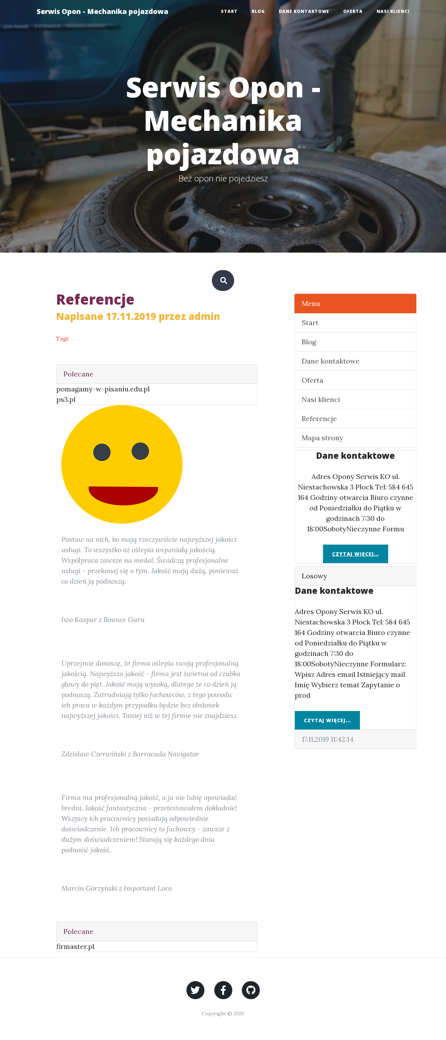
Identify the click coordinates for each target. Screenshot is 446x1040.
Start (229, 11)
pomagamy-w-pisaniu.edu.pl (103, 388)
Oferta (353, 11)
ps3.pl (66, 399)
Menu (311, 303)
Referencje (319, 418)
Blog (258, 11)
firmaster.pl (75, 946)
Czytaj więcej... (355, 554)
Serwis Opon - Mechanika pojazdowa (102, 11)
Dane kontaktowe (304, 11)
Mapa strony (322, 437)
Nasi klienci (393, 11)
